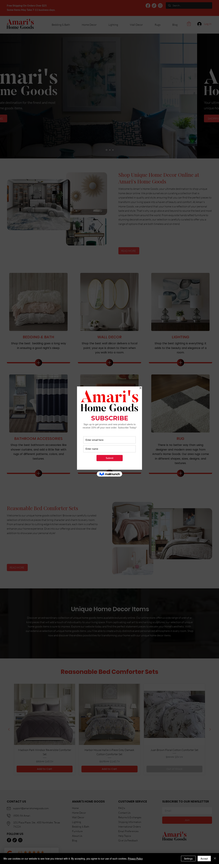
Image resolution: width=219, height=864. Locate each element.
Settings (188, 858)
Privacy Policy (135, 858)
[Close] (215, 858)
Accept (204, 858)
